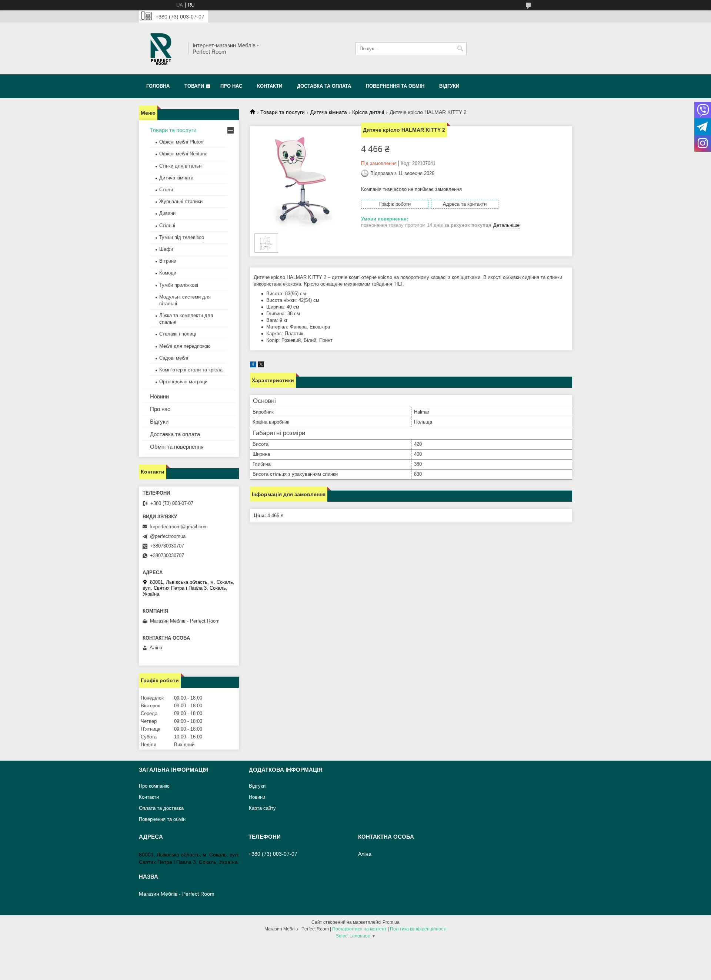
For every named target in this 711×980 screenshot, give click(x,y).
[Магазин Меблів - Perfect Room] (161, 48)
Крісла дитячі (368, 112)
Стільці (167, 225)
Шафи (166, 249)
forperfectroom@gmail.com (179, 526)
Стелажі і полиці (177, 334)
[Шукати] (460, 48)
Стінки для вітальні (181, 166)
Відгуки (449, 86)
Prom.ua (391, 922)
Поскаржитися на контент (359, 929)
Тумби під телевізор (181, 237)
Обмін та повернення (177, 447)
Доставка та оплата (324, 86)
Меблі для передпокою (185, 346)
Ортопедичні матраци (183, 381)
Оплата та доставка (161, 808)
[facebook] (253, 365)
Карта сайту (262, 808)
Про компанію (154, 786)
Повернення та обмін (395, 86)
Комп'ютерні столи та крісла (191, 370)
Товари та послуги (282, 112)
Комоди (167, 273)
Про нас (231, 86)
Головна (158, 86)
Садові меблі (173, 358)
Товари (194, 86)
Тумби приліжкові (178, 285)
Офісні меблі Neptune (183, 153)
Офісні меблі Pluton (181, 142)
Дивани (167, 213)
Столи (166, 189)
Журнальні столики (181, 201)
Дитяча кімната (328, 112)
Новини (159, 396)
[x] (261, 365)
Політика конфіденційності (418, 929)
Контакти (269, 86)
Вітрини (167, 261)
